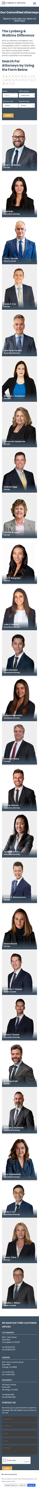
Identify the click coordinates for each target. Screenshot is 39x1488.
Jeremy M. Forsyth (13, 351)
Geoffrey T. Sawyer (13, 990)
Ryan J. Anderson (12, 166)
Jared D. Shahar (12, 1035)
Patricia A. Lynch (12, 533)
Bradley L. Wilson (12, 1304)
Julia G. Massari (12, 625)
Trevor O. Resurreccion (15, 898)
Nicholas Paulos (11, 759)
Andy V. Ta (12, 1213)
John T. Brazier (11, 259)
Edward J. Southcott (13, 1128)
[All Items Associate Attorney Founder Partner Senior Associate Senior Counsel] (10, 105)
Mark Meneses (12, 671)
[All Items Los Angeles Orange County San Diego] (26, 95)
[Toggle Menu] (34, 3)
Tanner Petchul (12, 806)
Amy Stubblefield (12, 1175)
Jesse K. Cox (10, 305)
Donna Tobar (10, 1258)
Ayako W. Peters (12, 852)
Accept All (31, 1485)
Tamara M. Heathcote (14, 442)
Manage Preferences (11, 1485)
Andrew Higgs (10, 488)
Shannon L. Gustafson (14, 397)
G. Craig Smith (11, 1082)
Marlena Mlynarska (13, 716)
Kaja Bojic (12, 212)
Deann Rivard (10, 944)
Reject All (23, 1485)
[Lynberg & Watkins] (14, 4)
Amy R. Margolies (12, 579)
